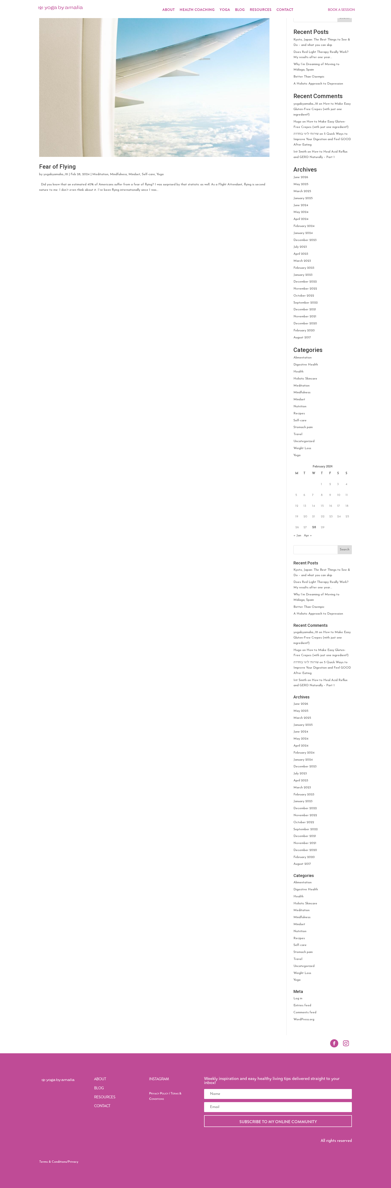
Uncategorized (304, 441)
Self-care (148, 174)
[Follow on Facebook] (334, 1043)
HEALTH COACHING (197, 10)
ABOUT (168, 10)
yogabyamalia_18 (55, 174)
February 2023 (303, 268)
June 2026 (300, 177)
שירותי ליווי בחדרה (306, 134)
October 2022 (303, 295)
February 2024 (304, 226)
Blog (99, 1088)
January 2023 (302, 275)
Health (298, 371)
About (100, 1079)
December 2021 (304, 309)
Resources (104, 1097)
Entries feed (302, 1005)
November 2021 (304, 316)
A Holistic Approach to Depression (318, 83)
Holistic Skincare (305, 378)
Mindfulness (118, 174)
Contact (102, 1105)
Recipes (299, 413)
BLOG (240, 10)
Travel (297, 434)
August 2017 (302, 337)
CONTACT (285, 10)
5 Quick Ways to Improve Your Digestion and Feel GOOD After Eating (322, 139)
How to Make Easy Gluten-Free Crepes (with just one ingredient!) (322, 109)
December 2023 (305, 240)
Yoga (160, 174)
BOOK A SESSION (341, 9)
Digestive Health (305, 364)
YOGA (225, 10)
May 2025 (300, 184)
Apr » (308, 535)
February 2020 (304, 330)
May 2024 (300, 212)
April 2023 (300, 254)
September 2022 (305, 302)
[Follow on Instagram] (346, 1043)
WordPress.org (303, 1019)
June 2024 (300, 205)
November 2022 (305, 288)
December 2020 (305, 323)
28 (314, 527)
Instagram (159, 1079)
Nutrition (299, 406)
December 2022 (305, 281)
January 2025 (303, 198)
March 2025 (302, 191)
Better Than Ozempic (308, 76)
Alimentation (302, 357)
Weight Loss (302, 448)
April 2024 (300, 219)
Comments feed (304, 1012)
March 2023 (302, 261)
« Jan (297, 535)
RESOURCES (261, 10)
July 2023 (300, 247)
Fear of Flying (57, 166)
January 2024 (303, 233)
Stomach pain (303, 427)
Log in (297, 998)
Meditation (100, 174)
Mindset (134, 174)
